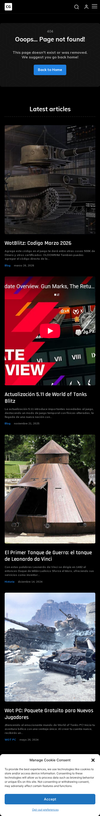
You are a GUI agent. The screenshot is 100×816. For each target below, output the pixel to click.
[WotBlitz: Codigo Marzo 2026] (50, 179)
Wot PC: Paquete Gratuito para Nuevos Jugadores (49, 714)
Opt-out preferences (45, 809)
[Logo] (8, 6)
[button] (93, 760)
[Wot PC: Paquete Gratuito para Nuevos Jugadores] (50, 647)
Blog (7, 265)
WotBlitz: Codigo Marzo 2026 (38, 243)
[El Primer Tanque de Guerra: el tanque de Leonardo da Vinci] (50, 489)
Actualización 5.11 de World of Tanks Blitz (46, 398)
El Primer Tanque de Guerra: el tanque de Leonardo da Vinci (48, 556)
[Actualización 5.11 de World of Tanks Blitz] (50, 330)
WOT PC (10, 739)
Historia (9, 581)
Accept (50, 799)
